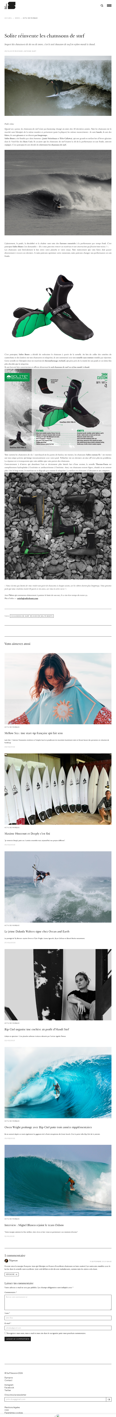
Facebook (9, 1387)
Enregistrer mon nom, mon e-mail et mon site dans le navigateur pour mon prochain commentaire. (46, 1333)
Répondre (10, 1274)
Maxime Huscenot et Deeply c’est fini (27, 833)
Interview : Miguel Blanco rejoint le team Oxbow (34, 1225)
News (17, 18)
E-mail (7, 1323)
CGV (7, 1410)
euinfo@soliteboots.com (27, 599)
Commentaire (10, 1292)
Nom (7, 1313)
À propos (9, 1378)
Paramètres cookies (14, 1413)
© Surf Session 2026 (14, 1373)
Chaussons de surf (20, 616)
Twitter (8, 1390)
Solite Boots (47, 616)
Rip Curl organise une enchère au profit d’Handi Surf (37, 1029)
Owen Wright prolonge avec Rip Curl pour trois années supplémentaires (48, 1127)
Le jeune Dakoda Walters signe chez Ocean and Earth (37, 931)
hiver (35, 616)
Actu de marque (30, 18)
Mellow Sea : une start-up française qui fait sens (34, 733)
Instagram (9, 1385)
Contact (8, 1380)
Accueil (8, 18)
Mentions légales (12, 1407)
